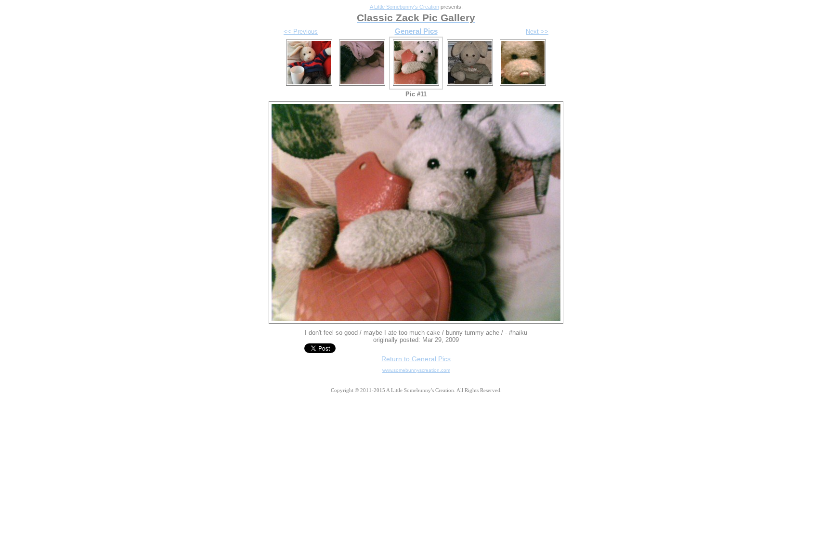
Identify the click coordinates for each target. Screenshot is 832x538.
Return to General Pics (416, 359)
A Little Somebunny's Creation (404, 7)
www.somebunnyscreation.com (416, 370)
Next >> (537, 31)
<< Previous (301, 31)
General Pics (416, 31)
